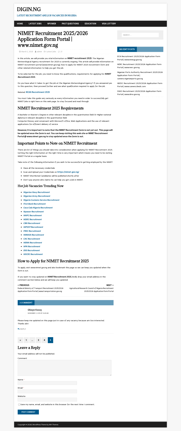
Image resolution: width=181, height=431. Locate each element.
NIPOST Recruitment (33, 227)
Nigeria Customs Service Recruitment (41, 200)
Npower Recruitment (33, 211)
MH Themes (53, 424)
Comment (22, 358)
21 (61, 51)
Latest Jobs (35, 23)
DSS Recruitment (31, 250)
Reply (23, 329)
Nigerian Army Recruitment (36, 196)
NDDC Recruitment (32, 219)
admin (39, 51)
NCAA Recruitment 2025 (38, 92)
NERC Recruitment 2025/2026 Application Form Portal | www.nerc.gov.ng (139, 66)
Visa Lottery (109, 23)
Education (90, 23)
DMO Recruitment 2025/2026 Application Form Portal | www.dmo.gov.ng (139, 93)
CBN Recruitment (31, 223)
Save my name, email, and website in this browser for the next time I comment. (58, 404)
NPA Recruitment (31, 246)
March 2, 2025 (27, 51)
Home (20, 23)
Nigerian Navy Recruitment (36, 192)
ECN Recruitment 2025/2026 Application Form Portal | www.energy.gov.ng (138, 58)
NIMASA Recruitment (33, 234)
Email (20, 387)
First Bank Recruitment (34, 203)
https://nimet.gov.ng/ (68, 172)
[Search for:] (140, 35)
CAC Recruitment (31, 238)
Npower (51, 23)
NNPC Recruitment (32, 215)
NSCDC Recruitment (33, 254)
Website (21, 396)
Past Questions (70, 23)
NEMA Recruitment (32, 242)
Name (21, 379)
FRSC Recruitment (32, 231)
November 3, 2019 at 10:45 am (38, 313)
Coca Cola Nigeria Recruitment (37, 207)
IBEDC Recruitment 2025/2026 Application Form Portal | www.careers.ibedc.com (139, 85)
